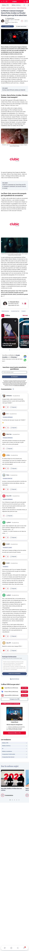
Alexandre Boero (10, 18)
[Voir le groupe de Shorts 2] (11, 350)
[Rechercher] (4, 2)
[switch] (24, 1)
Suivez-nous (7, 26)
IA (24, 5)
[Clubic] (14, 1)
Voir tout (25, 315)
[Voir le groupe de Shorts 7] (19, 350)
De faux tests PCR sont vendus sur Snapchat (13, 89)
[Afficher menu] (1, 1)
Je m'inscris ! (14, 376)
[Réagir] (22, 21)
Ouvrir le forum (15, 679)
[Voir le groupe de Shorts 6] (17, 350)
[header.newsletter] (6, 2)
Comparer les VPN (14, 699)
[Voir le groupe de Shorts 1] (9, 350)
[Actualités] (4, 948)
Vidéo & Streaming (21, 8)
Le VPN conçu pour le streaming (10, 703)
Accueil (3, 8)
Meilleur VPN (5, 5)
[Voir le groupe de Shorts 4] (14, 350)
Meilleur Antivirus (16, 5)
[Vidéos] (11, 948)
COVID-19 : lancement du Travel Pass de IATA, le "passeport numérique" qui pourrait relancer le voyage (14, 186)
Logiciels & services (11, 8)
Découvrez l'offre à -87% (14, 733)
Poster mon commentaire (14, 673)
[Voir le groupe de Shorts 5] (16, 350)
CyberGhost (14, 722)
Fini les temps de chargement (14, 724)
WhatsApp (14, 357)
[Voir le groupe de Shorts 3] (13, 350)
